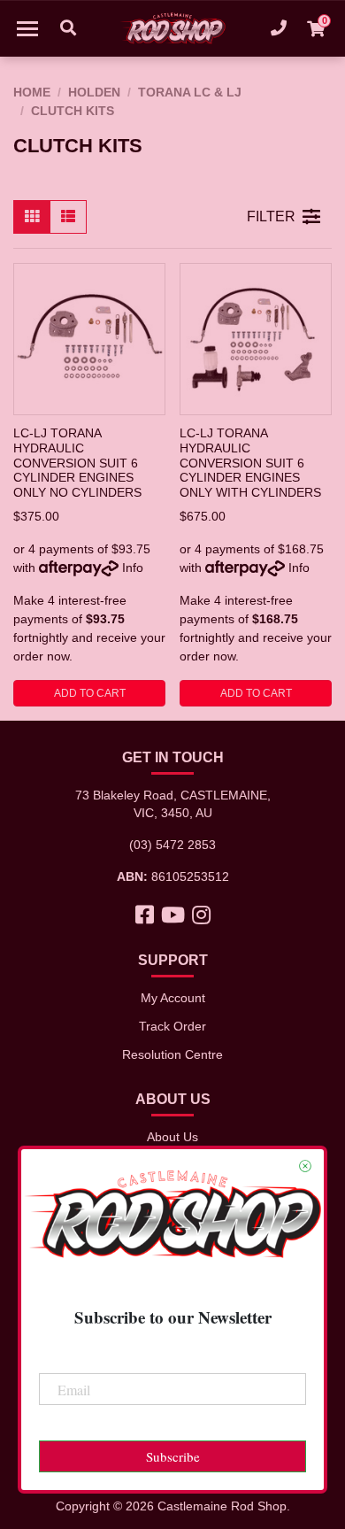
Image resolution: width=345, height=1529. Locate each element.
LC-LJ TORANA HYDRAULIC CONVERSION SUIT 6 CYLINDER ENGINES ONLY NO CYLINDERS (77, 462)
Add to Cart (90, 693)
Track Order (172, 1026)
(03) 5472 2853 (172, 845)
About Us (172, 1137)
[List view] (68, 217)
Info (132, 567)
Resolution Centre (172, 1054)
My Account (173, 998)
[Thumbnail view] (31, 217)
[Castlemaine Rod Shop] (172, 28)
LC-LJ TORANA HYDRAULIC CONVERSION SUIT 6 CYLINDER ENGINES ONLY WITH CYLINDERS (250, 462)
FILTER (271, 216)
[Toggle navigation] (27, 28)
